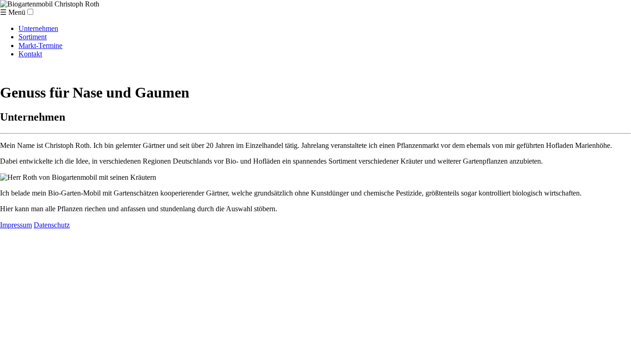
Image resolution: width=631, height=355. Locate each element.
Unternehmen (38, 28)
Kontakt (30, 54)
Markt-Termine (40, 45)
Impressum (16, 225)
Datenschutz (52, 225)
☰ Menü (12, 12)
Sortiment (32, 37)
